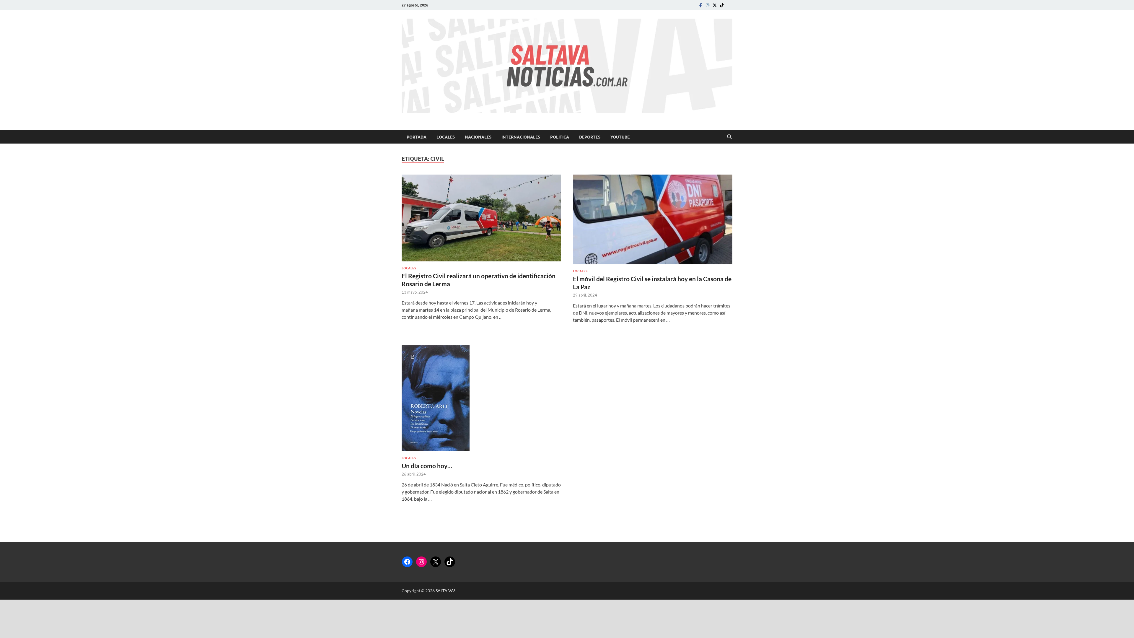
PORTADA (416, 137)
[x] (714, 5)
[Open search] (729, 137)
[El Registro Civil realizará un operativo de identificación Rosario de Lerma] (481, 218)
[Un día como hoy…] (481, 398)
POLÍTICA (559, 137)
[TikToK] (721, 5)
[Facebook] (700, 5)
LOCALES (445, 137)
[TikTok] (449, 561)
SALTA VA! (445, 590)
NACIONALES (478, 137)
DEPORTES (589, 137)
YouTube (620, 137)
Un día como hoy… (427, 465)
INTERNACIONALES (520, 137)
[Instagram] (707, 5)
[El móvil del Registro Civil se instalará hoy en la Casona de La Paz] (652, 219)
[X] (435, 561)
